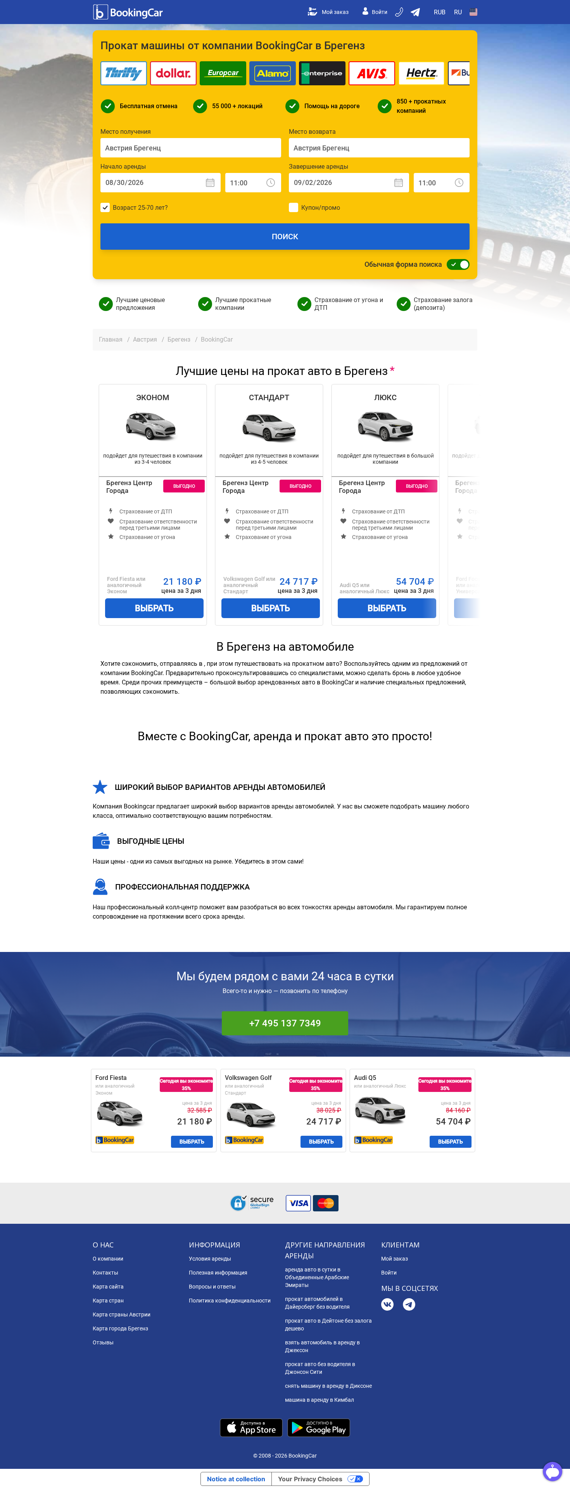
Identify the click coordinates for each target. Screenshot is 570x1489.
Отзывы (103, 1342)
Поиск (285, 236)
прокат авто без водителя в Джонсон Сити (320, 1368)
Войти (379, 12)
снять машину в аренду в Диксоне (328, 1386)
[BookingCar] (129, 12)
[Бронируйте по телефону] (399, 12)
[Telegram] (409, 1305)
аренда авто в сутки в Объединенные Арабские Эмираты (317, 1277)
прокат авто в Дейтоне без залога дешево (328, 1325)
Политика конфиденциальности (230, 1300)
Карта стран (108, 1300)
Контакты (105, 1273)
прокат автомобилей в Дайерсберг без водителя (317, 1303)
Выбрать (154, 608)
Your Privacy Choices (310, 1479)
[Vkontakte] (387, 1305)
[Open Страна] (473, 12)
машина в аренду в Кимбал (319, 1400)
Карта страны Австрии (121, 1314)
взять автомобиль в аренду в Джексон (322, 1346)
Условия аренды (210, 1259)
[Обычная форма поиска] (456, 264)
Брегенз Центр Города (129, 486)
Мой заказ (335, 12)
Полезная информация (218, 1273)
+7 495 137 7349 (285, 1023)
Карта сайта (108, 1286)
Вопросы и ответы (212, 1286)
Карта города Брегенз (120, 1328)
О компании (108, 1259)
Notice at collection (236, 1479)
